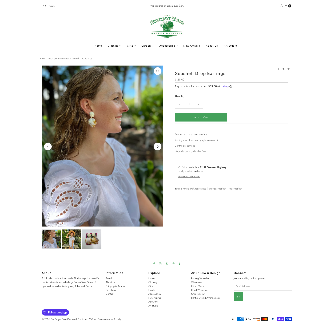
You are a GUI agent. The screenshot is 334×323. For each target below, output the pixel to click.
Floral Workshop (199, 290)
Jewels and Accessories (58, 58)
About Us (212, 45)
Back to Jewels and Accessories (190, 188)
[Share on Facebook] (279, 69)
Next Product (235, 188)
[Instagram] (160, 263)
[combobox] (82, 5)
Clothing (114, 45)
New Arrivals (191, 45)
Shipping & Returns (115, 286)
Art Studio (231, 45)
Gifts (130, 45)
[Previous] (48, 146)
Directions (111, 290)
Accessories (167, 45)
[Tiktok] (180, 263)
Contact (109, 294)
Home (98, 45)
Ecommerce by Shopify (109, 319)
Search (109, 278)
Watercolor (196, 282)
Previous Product (217, 188)
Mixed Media (197, 286)
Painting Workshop (200, 278)
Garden (146, 45)
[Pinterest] (173, 263)
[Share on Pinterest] (288, 69)
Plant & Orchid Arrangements (205, 298)
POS (91, 319)
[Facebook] (154, 263)
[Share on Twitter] (284, 69)
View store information (189, 176)
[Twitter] (167, 263)
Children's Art (198, 294)
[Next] (157, 146)
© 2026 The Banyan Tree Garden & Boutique (64, 319)
